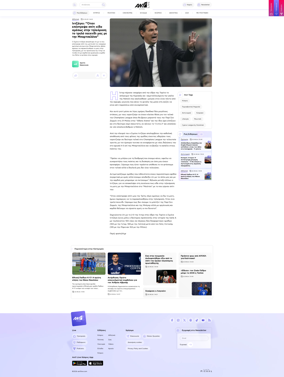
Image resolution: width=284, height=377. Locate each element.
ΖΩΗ (187, 13)
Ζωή (109, 339)
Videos (110, 344)
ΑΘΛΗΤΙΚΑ (173, 13)
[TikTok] (196, 320)
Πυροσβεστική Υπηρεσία (191, 107)
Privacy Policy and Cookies (138, 348)
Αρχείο (111, 348)
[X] (184, 320)
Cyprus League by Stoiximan (193, 125)
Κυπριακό (199, 113)
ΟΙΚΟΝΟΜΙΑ (127, 13)
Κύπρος (185, 101)
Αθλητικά (75, 19)
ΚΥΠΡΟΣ (96, 13)
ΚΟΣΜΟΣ (158, 13)
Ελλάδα (100, 348)
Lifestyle (185, 119)
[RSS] (209, 320)
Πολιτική (100, 339)
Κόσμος (100, 353)
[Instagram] (178, 320)
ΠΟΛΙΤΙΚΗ (111, 13)
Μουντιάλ (197, 119)
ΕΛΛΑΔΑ (143, 13)
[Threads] (190, 320)
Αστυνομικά (186, 113)
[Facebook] (172, 320)
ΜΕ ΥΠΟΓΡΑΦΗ (202, 13)
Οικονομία (101, 344)
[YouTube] (203, 320)
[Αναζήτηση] (103, 5)
